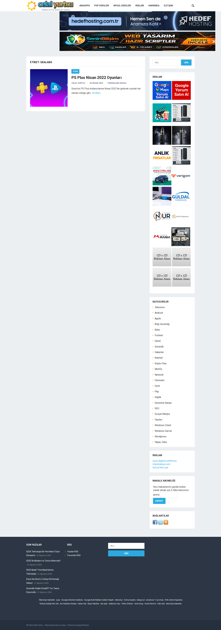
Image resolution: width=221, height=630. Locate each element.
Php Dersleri (101, 5)
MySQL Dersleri (122, 5)
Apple (158, 318)
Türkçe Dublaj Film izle (49, 603)
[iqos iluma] (181, 121)
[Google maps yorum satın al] (162, 99)
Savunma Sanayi (163, 402)
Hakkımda (153, 5)
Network (159, 374)
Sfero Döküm (127, 603)
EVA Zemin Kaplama (173, 600)
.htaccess (160, 307)
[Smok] (181, 143)
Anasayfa (84, 5)
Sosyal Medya (162, 414)
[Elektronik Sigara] (162, 143)
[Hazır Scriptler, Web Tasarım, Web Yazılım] (137, 50)
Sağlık (158, 397)
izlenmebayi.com (161, 464)
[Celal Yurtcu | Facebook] (155, 523)
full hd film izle (160, 467)
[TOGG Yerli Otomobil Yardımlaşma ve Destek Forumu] (162, 184)
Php (157, 391)
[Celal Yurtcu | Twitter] (160, 523)
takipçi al (141, 600)
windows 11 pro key (154, 600)
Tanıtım (158, 419)
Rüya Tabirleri (93, 603)
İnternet (159, 357)
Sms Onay (139, 603)
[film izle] (162, 121)
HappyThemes (82, 625)
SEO (157, 408)
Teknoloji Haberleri (47, 600)
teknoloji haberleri (174, 603)
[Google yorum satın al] (181, 99)
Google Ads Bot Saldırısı (72, 600)
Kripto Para (160, 363)
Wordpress (160, 436)
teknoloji (119, 600)
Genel (158, 340)
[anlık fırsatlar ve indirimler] (162, 164)
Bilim (157, 329)
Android (159, 312)
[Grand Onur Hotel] (162, 224)
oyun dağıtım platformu (165, 460)
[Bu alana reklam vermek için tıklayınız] (162, 265)
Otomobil (159, 380)
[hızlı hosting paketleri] (137, 29)
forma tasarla (129, 600)
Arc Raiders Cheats (68, 603)
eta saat (103, 603)
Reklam (139, 5)
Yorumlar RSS (74, 555)
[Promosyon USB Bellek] (162, 204)
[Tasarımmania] (162, 245)
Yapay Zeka (161, 442)
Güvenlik (159, 346)
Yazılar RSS (72, 551)
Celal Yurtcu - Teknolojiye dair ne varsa (49, 625)
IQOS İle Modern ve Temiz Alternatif (43, 561)
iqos (58, 600)
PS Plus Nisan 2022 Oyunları (96, 77)
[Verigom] (180, 184)
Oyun (75, 71)
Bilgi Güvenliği (162, 324)
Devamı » (96, 93)
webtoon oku (114, 603)
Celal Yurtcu (78, 83)
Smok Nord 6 (150, 603)
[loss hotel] (180, 245)
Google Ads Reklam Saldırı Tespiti (99, 600)
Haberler (159, 352)
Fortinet (159, 335)
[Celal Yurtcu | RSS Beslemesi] (165, 523)
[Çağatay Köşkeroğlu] (180, 224)
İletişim (168, 5)
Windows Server (163, 431)
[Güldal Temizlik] (180, 204)
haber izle (82, 603)
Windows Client (163, 425)
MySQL (159, 369)
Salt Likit (161, 603)
